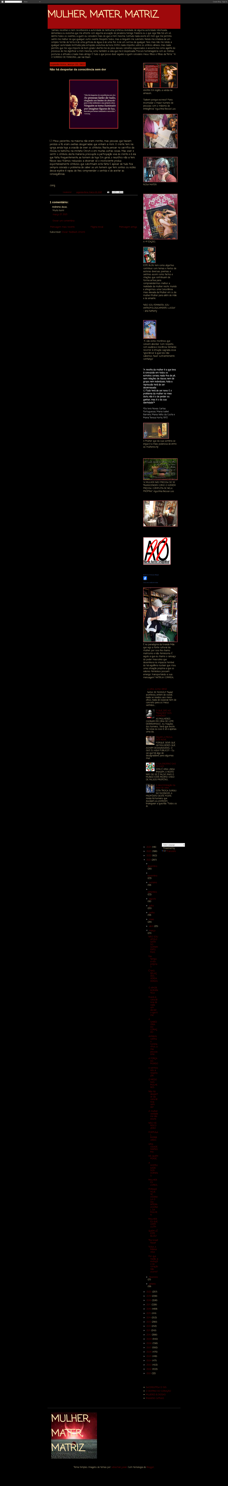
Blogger (150, 1467)
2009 (149, 1339)
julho (151, 905)
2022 (149, 855)
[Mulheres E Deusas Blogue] (145, 579)
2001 (149, 1373)
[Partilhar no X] (117, 192)
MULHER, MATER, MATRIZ (103, 14)
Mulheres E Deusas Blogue (151, 575)
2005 (149, 1356)
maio (151, 919)
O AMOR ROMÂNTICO (153, 990)
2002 (149, 1369)
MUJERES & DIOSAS (156, 1394)
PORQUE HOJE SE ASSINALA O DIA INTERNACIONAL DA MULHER (153, 1202)
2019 (149, 1296)
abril (151, 926)
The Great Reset (153, 1242)
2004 (149, 1360)
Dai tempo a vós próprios (153, 961)
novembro (152, 875)
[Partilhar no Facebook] (120, 192)
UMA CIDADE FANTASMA (153, 1148)
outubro (153, 882)
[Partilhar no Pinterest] (122, 192)
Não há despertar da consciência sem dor (153, 1099)
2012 (149, 1326)
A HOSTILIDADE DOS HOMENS (153, 1169)
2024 (149, 847)
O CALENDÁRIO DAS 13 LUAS (166, 765)
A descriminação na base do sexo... (165, 787)
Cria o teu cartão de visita (150, 582)
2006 (149, 1352)
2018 (149, 1300)
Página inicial (97, 227)
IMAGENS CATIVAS (155, 1398)
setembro (152, 892)
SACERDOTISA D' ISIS (156, 1387)
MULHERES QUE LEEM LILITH (153, 1222)
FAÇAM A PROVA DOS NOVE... (164, 739)
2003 (149, 1365)
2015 (149, 1313)
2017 (149, 1304)
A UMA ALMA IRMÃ (157, 689)
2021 (149, 860)
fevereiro (153, 1277)
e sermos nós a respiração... (153, 1071)
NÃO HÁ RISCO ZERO (153, 1125)
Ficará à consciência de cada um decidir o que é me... (153, 1006)
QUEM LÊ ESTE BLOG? (153, 1233)
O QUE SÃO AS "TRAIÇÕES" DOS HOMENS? (164, 713)
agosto (152, 898)
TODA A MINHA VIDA (153, 1249)
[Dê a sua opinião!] (115, 192)
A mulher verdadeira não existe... (153, 1115)
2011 (149, 1330)
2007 (149, 1347)
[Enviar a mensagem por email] (113, 192)
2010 (149, 1334)
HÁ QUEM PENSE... (153, 1157)
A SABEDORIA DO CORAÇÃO (153, 1026)
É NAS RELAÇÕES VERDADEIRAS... (153, 977)
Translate (171, 851)
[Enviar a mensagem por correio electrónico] (108, 192)
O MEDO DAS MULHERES (153, 1083)
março (152, 930)
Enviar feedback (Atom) (73, 232)
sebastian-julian (119, 1467)
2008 (149, 1343)
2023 (149, 851)
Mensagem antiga (128, 227)
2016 (149, 1309)
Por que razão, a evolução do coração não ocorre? (153, 1264)
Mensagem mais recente (62, 227)
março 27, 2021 (60, 214)
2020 (149, 1292)
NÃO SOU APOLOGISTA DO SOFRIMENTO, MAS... (153, 944)
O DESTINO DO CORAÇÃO (158, 1391)
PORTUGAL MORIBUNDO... (153, 1136)
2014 (149, 1317)
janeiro (152, 1284)
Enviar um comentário (64, 220)
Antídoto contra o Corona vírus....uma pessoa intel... (153, 1045)
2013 (149, 1322)
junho (152, 912)
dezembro (152, 866)
